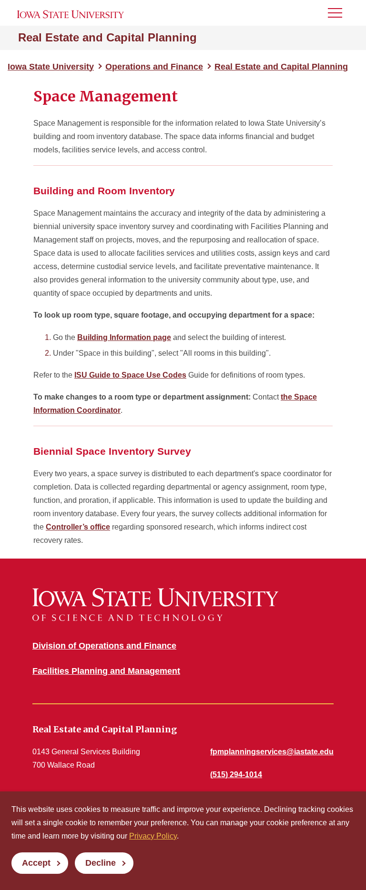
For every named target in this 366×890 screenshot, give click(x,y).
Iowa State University (51, 66)
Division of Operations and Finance (104, 645)
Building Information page (124, 337)
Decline (100, 863)
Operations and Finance (154, 66)
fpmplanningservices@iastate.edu (272, 752)
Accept (36, 863)
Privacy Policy (153, 836)
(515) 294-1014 (236, 774)
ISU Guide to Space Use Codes (130, 375)
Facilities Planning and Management (106, 671)
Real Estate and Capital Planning (107, 37)
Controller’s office (78, 527)
